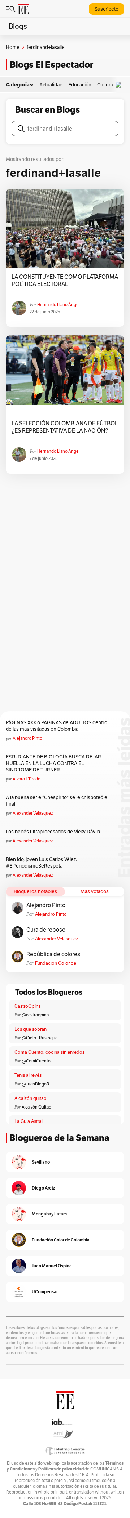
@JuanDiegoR (35, 1084)
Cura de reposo (45, 929)
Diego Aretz (43, 1188)
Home (13, 47)
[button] (120, 85)
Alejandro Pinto (27, 738)
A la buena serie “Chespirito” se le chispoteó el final (57, 800)
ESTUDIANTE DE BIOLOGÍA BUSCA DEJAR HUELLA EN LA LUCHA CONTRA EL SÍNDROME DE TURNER (53, 763)
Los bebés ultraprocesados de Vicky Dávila (54, 831)
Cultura (105, 84)
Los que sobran (30, 1029)
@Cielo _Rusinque (40, 1037)
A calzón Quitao (36, 1107)
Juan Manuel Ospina (52, 1265)
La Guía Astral (28, 1121)
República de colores (53, 954)
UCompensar (45, 1291)
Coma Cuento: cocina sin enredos (49, 1052)
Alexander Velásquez (33, 813)
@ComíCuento (36, 1061)
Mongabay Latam (49, 1214)
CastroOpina (27, 1006)
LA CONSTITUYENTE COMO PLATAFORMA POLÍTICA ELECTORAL (65, 280)
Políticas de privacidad (61, 1469)
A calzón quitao (30, 1098)
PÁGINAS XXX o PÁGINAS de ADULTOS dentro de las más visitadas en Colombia (56, 725)
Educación (79, 84)
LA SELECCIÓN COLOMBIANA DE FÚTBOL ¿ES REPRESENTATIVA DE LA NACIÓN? (65, 427)
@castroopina (35, 1014)
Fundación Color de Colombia (55, 963)
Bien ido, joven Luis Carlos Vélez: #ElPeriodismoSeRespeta (41, 862)
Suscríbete (106, 9)
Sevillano (41, 1162)
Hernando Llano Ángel (58, 304)
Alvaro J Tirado (26, 779)
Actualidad (50, 84)
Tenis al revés (28, 1075)
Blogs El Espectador (51, 64)
